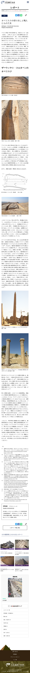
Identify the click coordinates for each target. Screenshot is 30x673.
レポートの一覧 (7, 610)
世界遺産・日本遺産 (8, 613)
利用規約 (15, 654)
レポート (7, 10)
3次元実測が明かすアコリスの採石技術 (7, 570)
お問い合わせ (15, 651)
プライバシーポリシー (15, 657)
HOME (3, 10)
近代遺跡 (5, 600)
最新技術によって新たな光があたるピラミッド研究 (22, 570)
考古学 (5, 623)
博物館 (5, 626)
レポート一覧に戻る (15, 527)
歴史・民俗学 (6, 619)
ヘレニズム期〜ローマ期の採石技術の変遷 (22, 553)
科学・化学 (6, 632)
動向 (4, 616)
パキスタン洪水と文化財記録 (6, 553)
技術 (4, 629)
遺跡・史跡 (6, 635)
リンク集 (15, 659)
